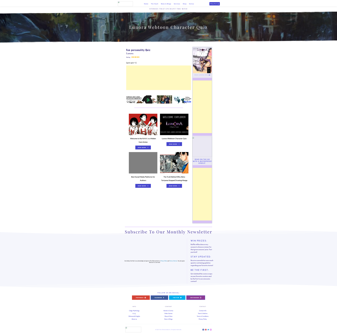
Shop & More (168, 316)
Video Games (168, 313)
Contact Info (202, 310)
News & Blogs (168, 319)
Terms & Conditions (203, 316)
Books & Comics (168, 310)
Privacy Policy (203, 319)
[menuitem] (146, 4)
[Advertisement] (158, 77)
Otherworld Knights (134, 316)
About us (134, 319)
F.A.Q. (134, 313)
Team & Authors (202, 313)
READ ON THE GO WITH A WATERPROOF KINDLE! (202, 161)
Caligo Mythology (134, 310)
